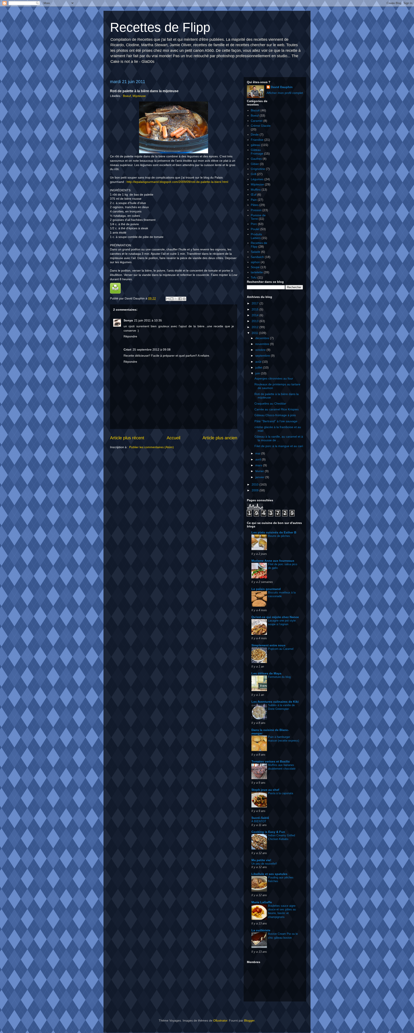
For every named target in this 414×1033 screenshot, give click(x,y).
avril (258, 459)
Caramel (256, 120)
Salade (255, 251)
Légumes (257, 179)
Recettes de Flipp (160, 27)
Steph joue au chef (265, 789)
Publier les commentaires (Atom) (151, 447)
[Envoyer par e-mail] (168, 299)
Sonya (128, 320)
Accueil (173, 437)
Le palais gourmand (266, 589)
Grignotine (258, 169)
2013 (255, 321)
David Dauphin (282, 87)
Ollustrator (220, 1020)
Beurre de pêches (279, 536)
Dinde (255, 134)
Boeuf (127, 96)
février (260, 471)
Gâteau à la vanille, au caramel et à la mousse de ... (278, 438)
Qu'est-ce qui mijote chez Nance (275, 617)
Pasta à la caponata (280, 793)
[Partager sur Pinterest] (184, 299)
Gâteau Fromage (257, 151)
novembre (262, 344)
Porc (254, 224)
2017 (255, 303)
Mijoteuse (139, 96)
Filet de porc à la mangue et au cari (278, 446)
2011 (255, 333)
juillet (259, 367)
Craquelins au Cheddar (270, 403)
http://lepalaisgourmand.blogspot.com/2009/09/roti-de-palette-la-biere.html (177, 182)
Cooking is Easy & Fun (268, 832)
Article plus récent (127, 437)
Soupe (255, 267)
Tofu (254, 277)
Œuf (253, 194)
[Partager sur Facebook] (180, 299)
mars (259, 465)
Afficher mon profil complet (285, 93)
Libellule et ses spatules (269, 874)
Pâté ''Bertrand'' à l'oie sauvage (275, 421)
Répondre (130, 336)
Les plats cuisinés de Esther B (273, 532)
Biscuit (255, 110)
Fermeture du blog (279, 677)
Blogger (249, 1020)
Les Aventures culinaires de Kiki (275, 701)
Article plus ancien (219, 437)
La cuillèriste (260, 930)
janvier (260, 477)
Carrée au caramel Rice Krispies (276, 409)
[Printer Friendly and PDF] (115, 292)
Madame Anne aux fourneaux (272, 560)
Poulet (255, 229)
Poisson (256, 210)
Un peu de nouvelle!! (264, 863)
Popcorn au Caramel (280, 648)
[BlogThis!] (172, 299)
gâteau (255, 145)
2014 (255, 315)
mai (258, 453)
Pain (254, 199)
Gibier (255, 164)
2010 (255, 484)
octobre (261, 349)
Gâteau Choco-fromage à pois (275, 415)
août (258, 361)
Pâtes (255, 205)
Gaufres (256, 158)
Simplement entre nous (268, 645)
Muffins (256, 189)
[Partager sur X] (176, 299)
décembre (262, 338)
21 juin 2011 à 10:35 (148, 320)
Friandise (257, 139)
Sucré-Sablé (260, 817)
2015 (255, 309)
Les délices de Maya (266, 673)
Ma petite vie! (261, 860)
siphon (255, 262)
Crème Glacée (261, 125)
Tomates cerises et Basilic (270, 761)
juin (258, 373)
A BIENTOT (258, 821)
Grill (253, 174)
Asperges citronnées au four (273, 378)
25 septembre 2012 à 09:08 (152, 349)
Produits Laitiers (256, 236)
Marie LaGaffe (261, 902)
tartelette (257, 272)
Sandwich (257, 257)
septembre (263, 355)
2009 (255, 490)
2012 (255, 327)
